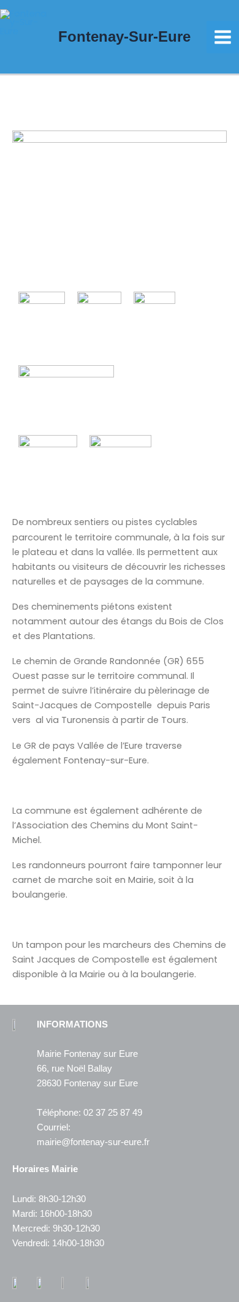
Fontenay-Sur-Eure (124, 37)
